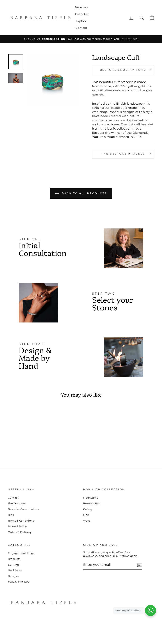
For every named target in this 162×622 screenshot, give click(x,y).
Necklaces (15, 570)
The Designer (17, 503)
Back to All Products (84, 193)
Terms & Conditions (21, 520)
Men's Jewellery (18, 581)
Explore (81, 21)
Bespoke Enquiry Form (123, 69)
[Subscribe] (139, 565)
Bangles (13, 576)
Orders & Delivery (19, 532)
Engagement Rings (21, 553)
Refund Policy (17, 526)
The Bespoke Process (123, 153)
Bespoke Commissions (23, 509)
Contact (81, 28)
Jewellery (81, 7)
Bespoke (81, 14)
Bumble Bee (91, 503)
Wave (87, 520)
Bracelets (14, 558)
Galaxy (87, 509)
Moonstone (90, 497)
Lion (86, 514)
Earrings (13, 564)
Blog (11, 514)
